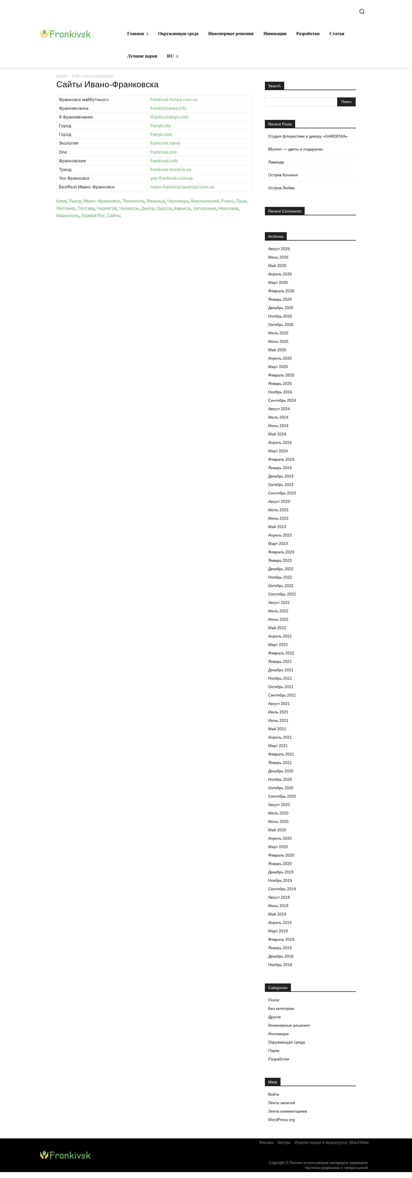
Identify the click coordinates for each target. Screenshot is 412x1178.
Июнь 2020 (278, 821)
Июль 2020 (278, 813)
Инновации (278, 1033)
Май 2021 (277, 729)
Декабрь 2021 (280, 670)
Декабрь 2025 (280, 307)
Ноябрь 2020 (280, 779)
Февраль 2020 (281, 855)
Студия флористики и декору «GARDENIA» (308, 136)
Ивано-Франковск (101, 201)
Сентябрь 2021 (282, 695)
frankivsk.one (163, 152)
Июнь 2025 (278, 341)
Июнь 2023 (278, 518)
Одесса (164, 208)
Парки (273, 1050)
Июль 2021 (278, 712)
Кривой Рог (93, 215)
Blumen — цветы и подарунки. (296, 149)
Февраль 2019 (281, 939)
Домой (61, 76)
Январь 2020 (280, 863)
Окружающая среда (286, 1042)
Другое (274, 1017)
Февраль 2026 (281, 291)
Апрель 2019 (280, 922)
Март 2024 (278, 451)
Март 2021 (278, 745)
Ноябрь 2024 (280, 392)
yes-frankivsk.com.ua (171, 178)
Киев (61, 201)
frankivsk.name (165, 143)
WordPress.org (281, 1119)
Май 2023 (277, 526)
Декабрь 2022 (280, 569)
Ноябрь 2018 (280, 964)
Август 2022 (279, 602)
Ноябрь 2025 (280, 316)
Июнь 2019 (278, 905)
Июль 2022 (278, 611)
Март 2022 (278, 644)
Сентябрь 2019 (282, 889)
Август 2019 (279, 897)
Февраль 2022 (281, 653)
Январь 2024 (280, 467)
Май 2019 (277, 914)
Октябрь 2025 (280, 324)
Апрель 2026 (280, 274)
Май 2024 (277, 434)
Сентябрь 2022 (282, 594)
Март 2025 (278, 366)
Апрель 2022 (280, 636)
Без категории (281, 1008)
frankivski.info (164, 160)
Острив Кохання (283, 175)
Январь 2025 (280, 383)
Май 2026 (277, 265)
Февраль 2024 (281, 459)
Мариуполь (67, 215)
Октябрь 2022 (280, 585)
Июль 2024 (278, 417)
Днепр (147, 208)
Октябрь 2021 (280, 686)
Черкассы (129, 208)
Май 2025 (277, 350)
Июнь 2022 (278, 619)
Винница (156, 201)
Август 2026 (279, 248)
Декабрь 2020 (280, 771)
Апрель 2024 (280, 442)
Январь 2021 (280, 762)
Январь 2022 (280, 661)
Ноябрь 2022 (280, 577)
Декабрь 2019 (280, 872)
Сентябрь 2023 (282, 493)
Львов (75, 201)
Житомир (65, 208)
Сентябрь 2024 (282, 400)
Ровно (227, 201)
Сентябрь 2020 (282, 796)
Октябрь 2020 (280, 788)
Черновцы (177, 201)
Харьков (182, 208)
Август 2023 (279, 501)
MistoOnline (359, 1142)
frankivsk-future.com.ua (173, 99)
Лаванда (276, 162)
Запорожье (204, 208)
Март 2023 (278, 543)
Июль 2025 (278, 333)
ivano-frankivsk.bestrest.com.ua (182, 187)
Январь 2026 (280, 299)
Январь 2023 (280, 560)
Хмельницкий (205, 201)
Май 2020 (277, 830)
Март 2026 (278, 282)
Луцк (241, 201)
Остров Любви (281, 188)
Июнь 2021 (278, 720)
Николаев (228, 208)
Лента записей (281, 1103)
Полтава (86, 208)
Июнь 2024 (278, 425)
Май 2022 (277, 627)
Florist (273, 1000)
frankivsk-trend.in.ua (170, 169)
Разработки (278, 1059)
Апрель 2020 (280, 838)
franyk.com (161, 134)
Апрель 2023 (280, 535)
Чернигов (107, 208)
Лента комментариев (287, 1111)
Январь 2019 (280, 948)
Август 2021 (279, 703)
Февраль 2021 (281, 754)
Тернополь (133, 201)
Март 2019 (278, 931)
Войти (273, 1094)
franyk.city (160, 125)
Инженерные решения (289, 1025)
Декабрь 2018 (280, 956)
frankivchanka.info (168, 108)
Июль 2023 (278, 510)
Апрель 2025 (280, 358)
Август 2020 (279, 804)
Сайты (113, 215)
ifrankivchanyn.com (169, 117)
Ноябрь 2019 (280, 880)
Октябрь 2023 (280, 484)
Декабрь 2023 (280, 476)
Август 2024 (279, 409)
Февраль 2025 (281, 375)
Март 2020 (278, 846)
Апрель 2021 (280, 737)
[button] (362, 11)
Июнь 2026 (278, 257)
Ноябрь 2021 (280, 678)
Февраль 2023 (281, 552)
